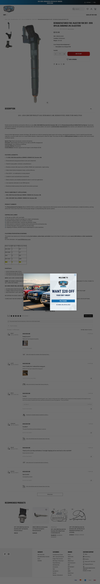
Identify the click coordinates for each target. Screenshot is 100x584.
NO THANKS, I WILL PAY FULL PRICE (63, 304)
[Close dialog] (75, 275)
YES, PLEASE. (63, 301)
